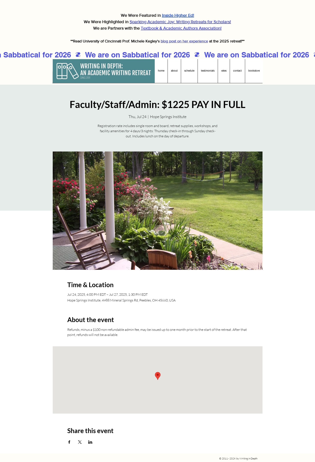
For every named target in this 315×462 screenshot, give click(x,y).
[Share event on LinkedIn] (90, 442)
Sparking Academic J (150, 21)
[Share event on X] (80, 442)
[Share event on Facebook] (69, 442)
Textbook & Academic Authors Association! (181, 28)
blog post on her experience (184, 41)
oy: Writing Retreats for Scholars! (200, 21)
